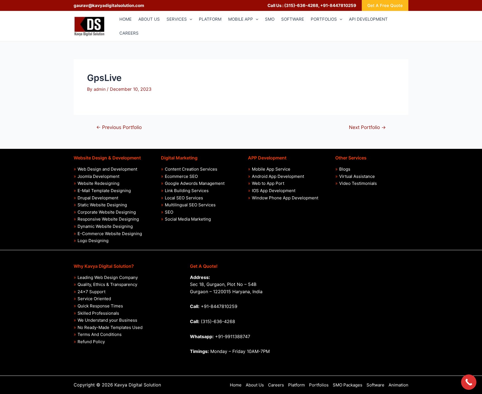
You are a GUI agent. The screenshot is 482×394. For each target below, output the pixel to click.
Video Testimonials (358, 183)
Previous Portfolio (119, 127)
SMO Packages (347, 385)
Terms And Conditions (100, 334)
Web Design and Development (107, 169)
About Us (255, 385)
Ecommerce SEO (181, 176)
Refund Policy (91, 341)
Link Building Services (187, 190)
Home (236, 385)
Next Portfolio (367, 127)
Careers (276, 385)
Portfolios (319, 385)
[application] (189, 19)
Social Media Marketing (188, 219)
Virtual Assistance (357, 176)
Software (375, 385)
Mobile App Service (271, 169)
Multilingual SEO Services (190, 204)
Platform (296, 385)
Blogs (344, 169)
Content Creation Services (191, 169)
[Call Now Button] (468, 382)
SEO (169, 212)
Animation (398, 385)
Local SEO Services (184, 197)
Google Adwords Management (195, 183)
